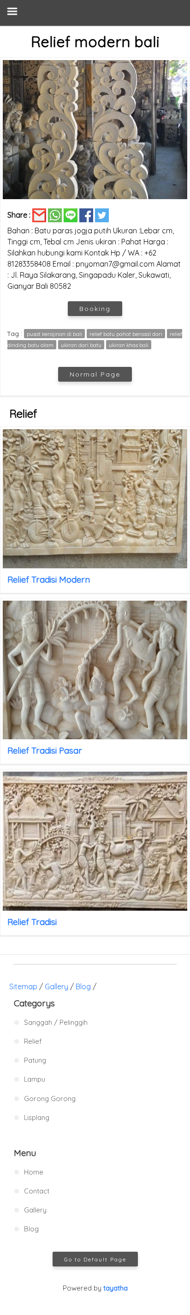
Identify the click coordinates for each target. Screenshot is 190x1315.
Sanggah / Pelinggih (56, 1022)
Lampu (34, 1079)
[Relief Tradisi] (95, 841)
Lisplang (36, 1117)
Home (33, 1172)
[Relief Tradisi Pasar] (95, 670)
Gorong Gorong (50, 1098)
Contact (36, 1191)
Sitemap (23, 986)
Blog (83, 986)
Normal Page (95, 374)
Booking (95, 308)
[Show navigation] (95, 13)
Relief (33, 1041)
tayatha (115, 1288)
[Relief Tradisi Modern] (95, 498)
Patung (35, 1060)
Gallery (56, 986)
